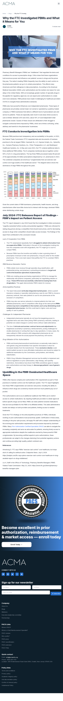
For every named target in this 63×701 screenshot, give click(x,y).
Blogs (10, 13)
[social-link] (3, 574)
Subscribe (57, 593)
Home (4, 13)
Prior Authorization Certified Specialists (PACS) (28, 426)
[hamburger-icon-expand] (58, 3)
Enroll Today (15, 545)
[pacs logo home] (31, 562)
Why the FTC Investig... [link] (20, 13)
